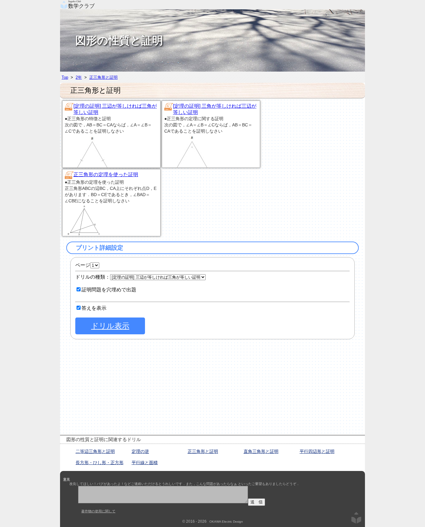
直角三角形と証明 (261, 451)
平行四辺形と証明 (317, 451)
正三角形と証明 (103, 77)
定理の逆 (140, 451)
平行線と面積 (145, 462)
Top (65, 77)
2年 (79, 77)
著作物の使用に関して (98, 511)
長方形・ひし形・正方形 (100, 462)
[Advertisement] (316, 139)
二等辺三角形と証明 (95, 451)
